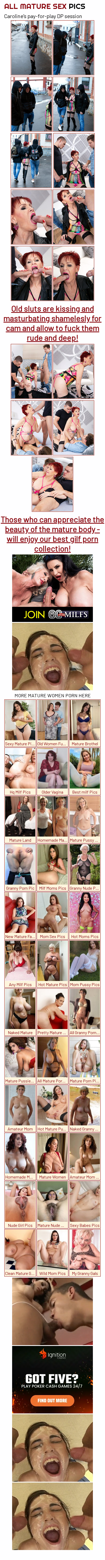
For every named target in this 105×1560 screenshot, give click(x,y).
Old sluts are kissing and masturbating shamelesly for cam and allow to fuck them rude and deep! (53, 322)
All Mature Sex (44, 6)
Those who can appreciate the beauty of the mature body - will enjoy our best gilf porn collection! (52, 533)
